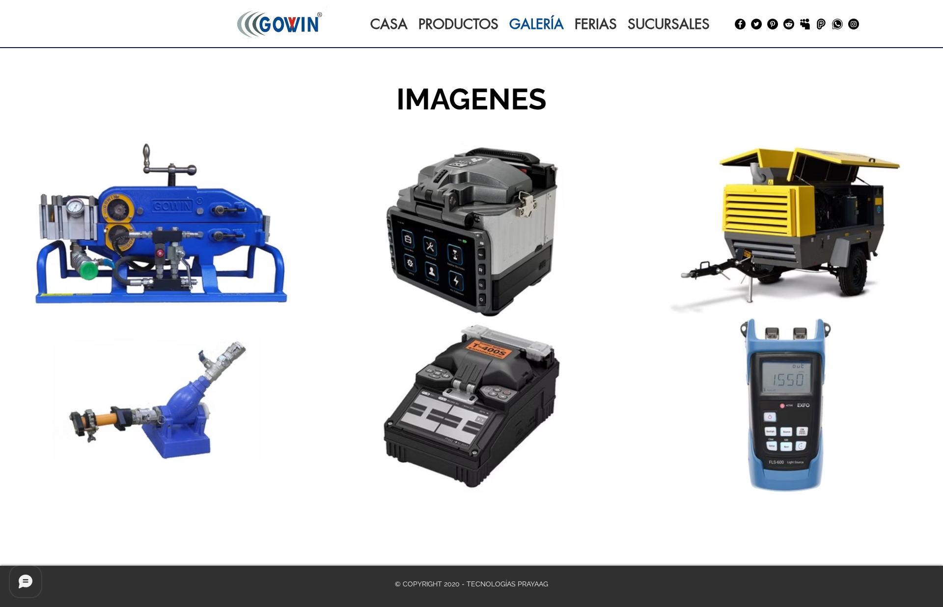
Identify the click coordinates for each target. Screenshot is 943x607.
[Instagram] (853, 24)
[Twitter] (756, 24)
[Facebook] (740, 24)
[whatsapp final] (837, 24)
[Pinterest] (772, 24)
